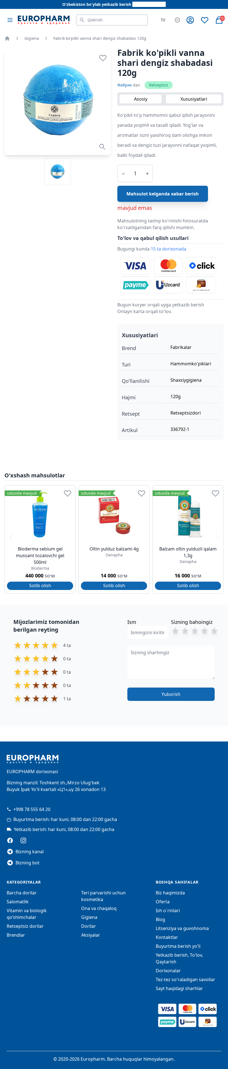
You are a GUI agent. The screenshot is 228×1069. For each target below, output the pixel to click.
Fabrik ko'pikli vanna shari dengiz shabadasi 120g (99, 38)
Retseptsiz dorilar (25, 926)
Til (163, 20)
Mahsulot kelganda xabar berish (163, 194)
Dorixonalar (168, 971)
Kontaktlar (167, 937)
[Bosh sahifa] (7, 38)
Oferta (163, 902)
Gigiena (31, 38)
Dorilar (88, 926)
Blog (160, 919)
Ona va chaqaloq (99, 908)
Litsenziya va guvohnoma (182, 928)
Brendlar (16, 935)
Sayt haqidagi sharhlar (179, 988)
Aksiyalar (90, 935)
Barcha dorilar (22, 893)
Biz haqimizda (170, 893)
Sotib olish (40, 585)
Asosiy (140, 99)
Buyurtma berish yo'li (178, 946)
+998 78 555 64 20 (31, 809)
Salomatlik (18, 902)
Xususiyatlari (193, 99)
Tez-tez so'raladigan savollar (185, 979)
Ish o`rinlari (168, 910)
